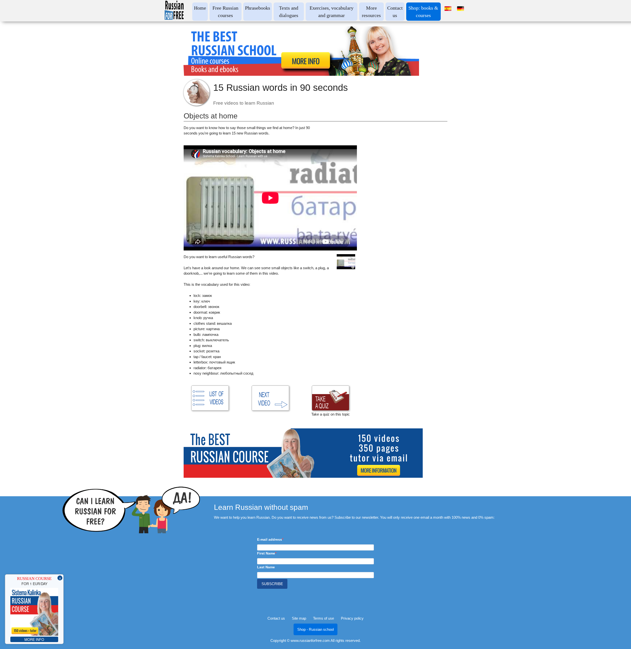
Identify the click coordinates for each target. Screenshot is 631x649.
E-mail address (269, 539)
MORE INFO (34, 639)
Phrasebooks (257, 8)
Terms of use (323, 618)
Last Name (266, 567)
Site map (299, 618)
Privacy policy (352, 618)
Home (200, 8)
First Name (266, 553)
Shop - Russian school (315, 629)
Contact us (276, 618)
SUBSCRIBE (272, 584)
